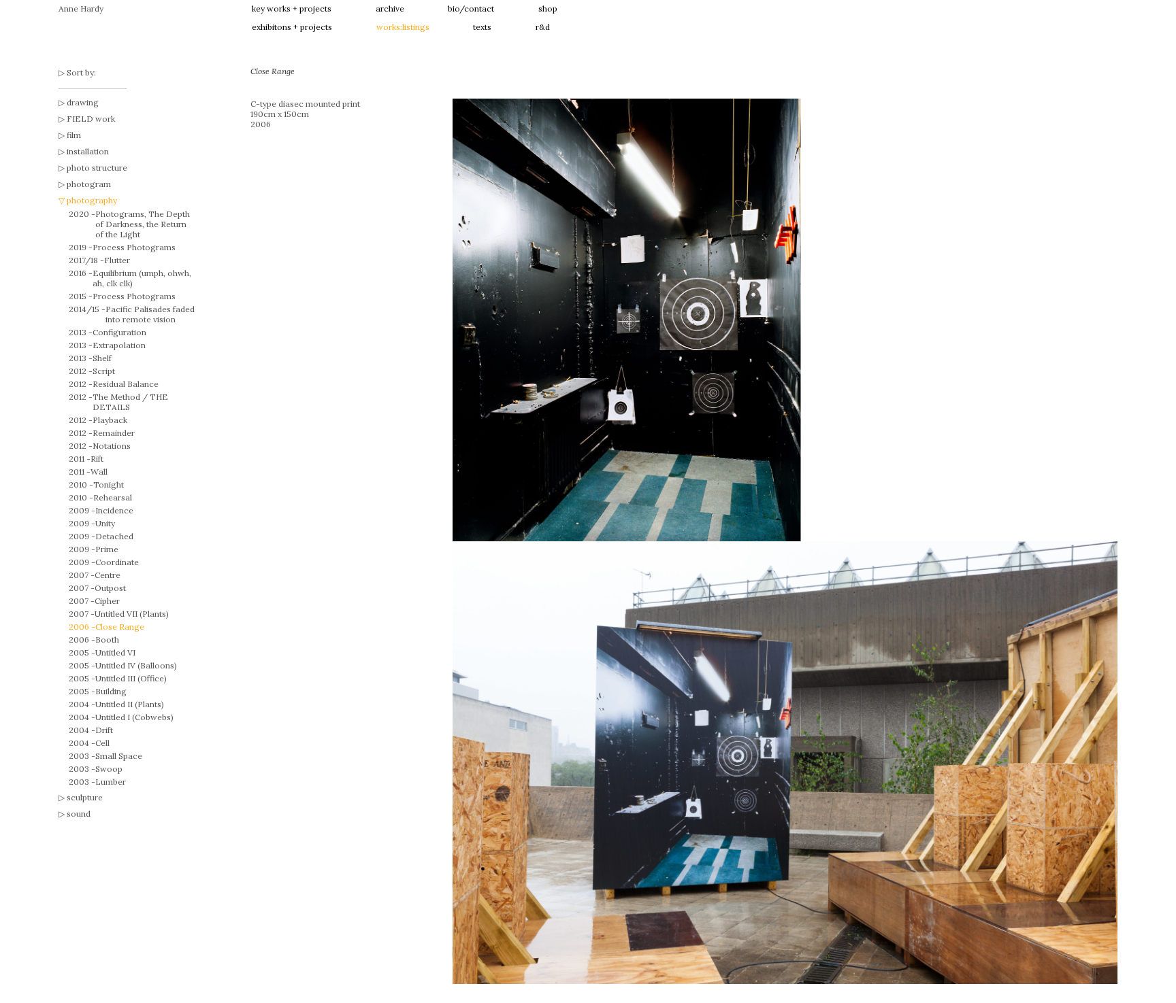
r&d (543, 27)
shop (547, 8)
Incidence (114, 510)
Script (104, 371)
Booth (107, 639)
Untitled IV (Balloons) (136, 665)
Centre (107, 575)
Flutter (117, 260)
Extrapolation (119, 345)
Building (111, 691)
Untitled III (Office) (131, 678)
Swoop (108, 769)
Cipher (107, 601)
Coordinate (117, 562)
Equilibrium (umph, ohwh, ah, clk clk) (142, 278)
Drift (104, 730)
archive (390, 8)
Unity (105, 523)
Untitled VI (115, 652)
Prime (106, 549)
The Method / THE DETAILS (130, 402)
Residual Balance (126, 384)
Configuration (119, 332)
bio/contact (471, 8)
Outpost (110, 588)
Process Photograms (134, 247)
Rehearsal (112, 497)
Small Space (118, 756)
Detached (114, 536)
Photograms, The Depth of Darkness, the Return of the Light (142, 224)
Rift (97, 459)
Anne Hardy (81, 8)
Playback (110, 420)
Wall (99, 471)
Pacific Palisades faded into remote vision (150, 314)
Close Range (119, 627)
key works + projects (291, 8)
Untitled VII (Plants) (132, 614)
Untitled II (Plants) (129, 704)
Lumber (110, 782)
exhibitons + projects (292, 27)
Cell (102, 743)
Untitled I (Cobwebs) (134, 717)
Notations (112, 446)
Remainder (114, 433)
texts (482, 27)
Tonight (108, 484)
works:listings (402, 27)
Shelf (102, 358)
